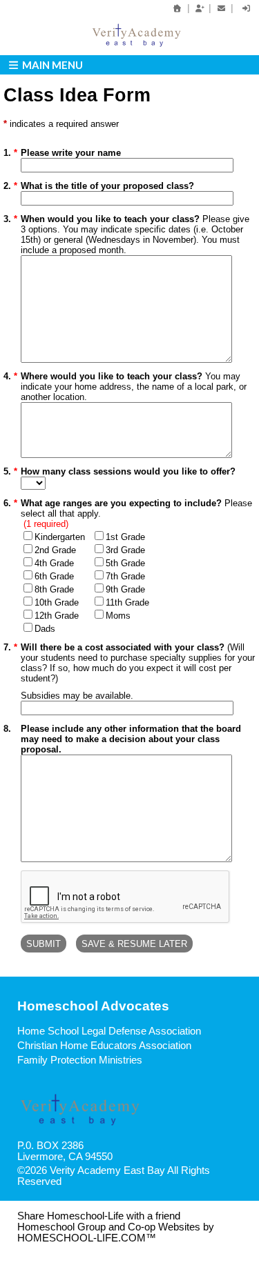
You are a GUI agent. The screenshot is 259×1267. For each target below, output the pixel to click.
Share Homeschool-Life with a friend (98, 1215)
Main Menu (51, 65)
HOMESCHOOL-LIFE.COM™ (86, 1238)
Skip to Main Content (122, 1181)
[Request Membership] (199, 8)
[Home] (177, 8)
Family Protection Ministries (79, 1060)
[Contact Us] (221, 8)
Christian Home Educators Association (104, 1045)
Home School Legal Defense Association (109, 1031)
